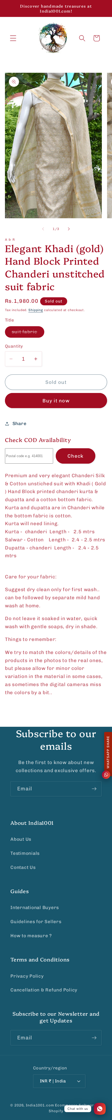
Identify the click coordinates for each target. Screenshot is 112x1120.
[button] (13, 38)
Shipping (35, 310)
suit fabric (28, 333)
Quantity (14, 346)
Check (75, 456)
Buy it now (56, 401)
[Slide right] (69, 229)
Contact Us (23, 867)
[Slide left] (43, 229)
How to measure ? (31, 935)
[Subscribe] (94, 788)
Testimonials (25, 853)
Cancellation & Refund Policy (43, 989)
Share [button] (20, 423)
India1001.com (40, 1105)
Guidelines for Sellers (35, 921)
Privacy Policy (27, 976)
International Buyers (34, 907)
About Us (20, 839)
